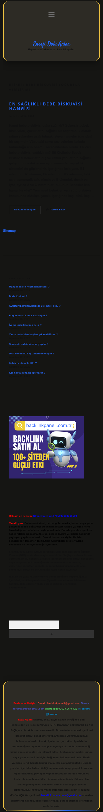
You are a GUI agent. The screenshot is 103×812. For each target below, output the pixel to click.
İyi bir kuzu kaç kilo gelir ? (25, 325)
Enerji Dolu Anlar (51, 44)
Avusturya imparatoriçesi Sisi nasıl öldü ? (34, 305)
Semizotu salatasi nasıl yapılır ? (28, 344)
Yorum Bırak (57, 209)
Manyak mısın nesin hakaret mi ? (29, 286)
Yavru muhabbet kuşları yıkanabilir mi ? (33, 334)
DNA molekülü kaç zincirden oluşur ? (31, 353)
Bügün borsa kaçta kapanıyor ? (28, 315)
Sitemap (9, 231)
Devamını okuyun (27, 211)
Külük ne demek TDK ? (23, 363)
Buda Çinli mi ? (18, 296)
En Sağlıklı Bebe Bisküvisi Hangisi (46, 106)
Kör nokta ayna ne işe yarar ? (27, 372)
